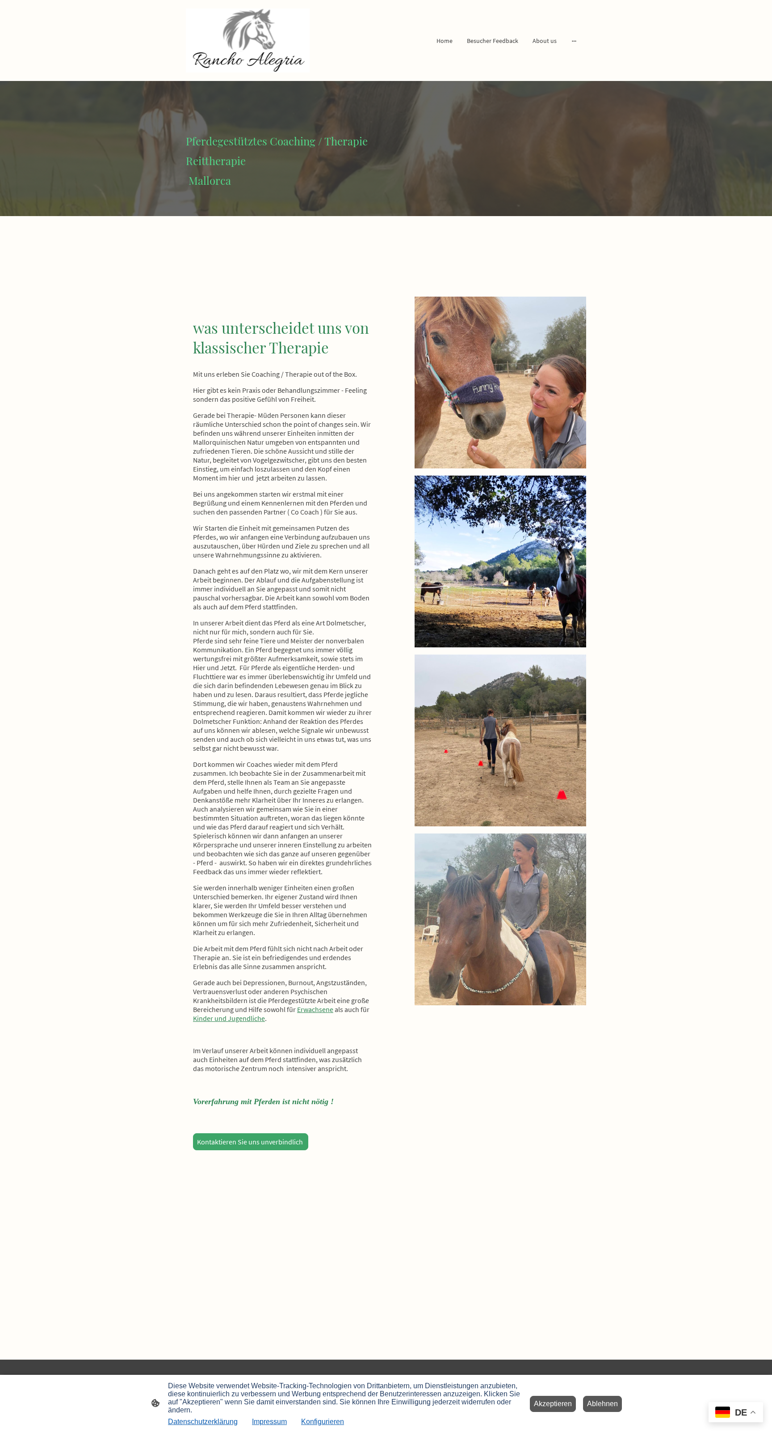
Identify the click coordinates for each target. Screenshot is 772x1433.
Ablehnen (602, 1403)
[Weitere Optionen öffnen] (574, 40)
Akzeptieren (553, 1403)
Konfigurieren (322, 1421)
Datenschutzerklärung (203, 1421)
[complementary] (736, 1413)
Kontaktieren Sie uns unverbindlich (250, 1141)
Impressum (269, 1421)
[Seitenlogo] (248, 40)
